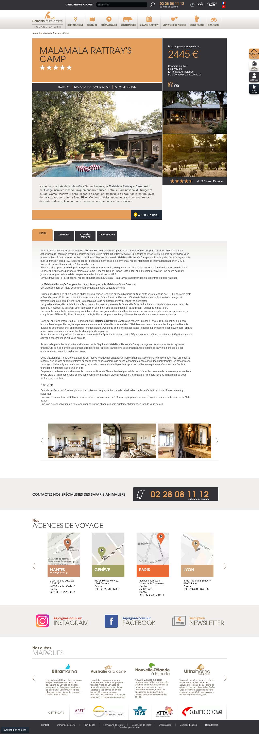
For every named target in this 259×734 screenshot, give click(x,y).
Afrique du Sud (125, 87)
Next (216, 441)
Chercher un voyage (79, 4)
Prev (42, 441)
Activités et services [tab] (85, 236)
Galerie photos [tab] (107, 234)
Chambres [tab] (64, 234)
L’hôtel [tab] (42, 233)
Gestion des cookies (15, 730)
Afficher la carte (148, 215)
